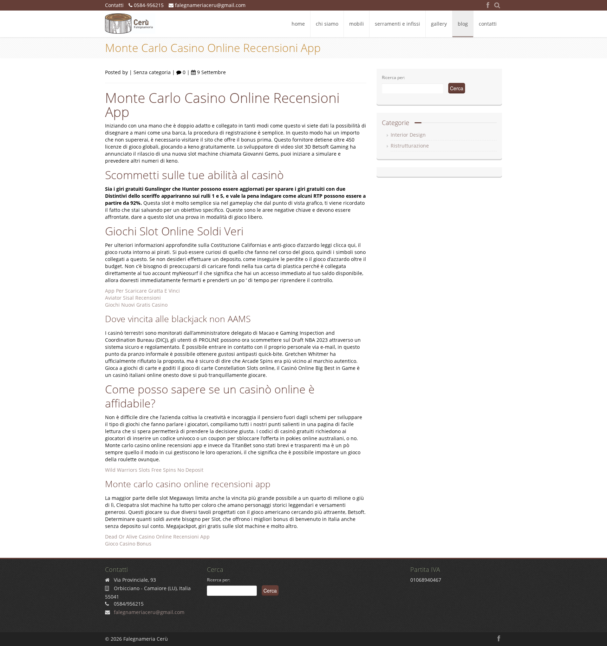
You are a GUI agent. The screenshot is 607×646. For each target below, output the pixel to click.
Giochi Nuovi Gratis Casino (136, 304)
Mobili (356, 23)
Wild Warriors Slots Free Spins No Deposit (154, 469)
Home (298, 23)
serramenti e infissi (397, 23)
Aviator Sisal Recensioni (133, 297)
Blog (463, 23)
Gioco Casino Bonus (128, 543)
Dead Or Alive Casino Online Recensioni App (157, 536)
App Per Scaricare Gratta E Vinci (142, 290)
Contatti (488, 23)
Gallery (439, 23)
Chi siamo (327, 23)
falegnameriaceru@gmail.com (210, 5)
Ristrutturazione (410, 145)
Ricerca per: (393, 77)
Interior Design (408, 134)
